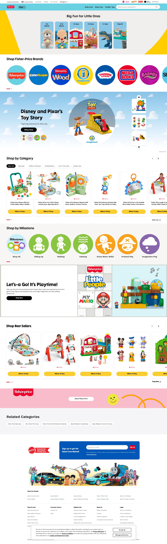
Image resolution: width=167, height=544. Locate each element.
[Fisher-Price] (17, 75)
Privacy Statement (98, 531)
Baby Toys (99, 7)
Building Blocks (49, 166)
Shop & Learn (31, 507)
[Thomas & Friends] (105, 75)
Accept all (122, 530)
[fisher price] (140, 1)
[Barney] (150, 75)
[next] (158, 158)
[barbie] (127, 1)
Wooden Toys (77, 166)
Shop (21, 7)
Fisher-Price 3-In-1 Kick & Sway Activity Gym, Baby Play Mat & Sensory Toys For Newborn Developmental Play (48, 203)
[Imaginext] (83, 75)
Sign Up (132, 447)
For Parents (53, 2)
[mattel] (123, 1)
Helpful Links (78, 507)
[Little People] (39, 75)
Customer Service (56, 507)
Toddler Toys (110, 7)
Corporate (38, 2)
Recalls (46, 2)
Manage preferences (122, 535)
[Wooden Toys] (61, 75)
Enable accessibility (13, 2)
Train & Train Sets (63, 166)
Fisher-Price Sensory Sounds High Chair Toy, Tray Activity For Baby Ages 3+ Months (105, 203)
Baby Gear (89, 7)
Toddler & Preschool (35, 166)
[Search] (156, 6)
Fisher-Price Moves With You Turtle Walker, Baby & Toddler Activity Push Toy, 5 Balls (19, 203)
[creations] (147, 1)
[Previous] (138, 97)
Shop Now (28, 130)
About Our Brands (33, 491)
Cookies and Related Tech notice (59, 535)
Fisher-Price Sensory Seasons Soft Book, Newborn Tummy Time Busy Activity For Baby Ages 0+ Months (76, 203)
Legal (121, 507)
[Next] (138, 147)
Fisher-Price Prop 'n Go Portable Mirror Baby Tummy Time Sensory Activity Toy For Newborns (134, 203)
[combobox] (138, 7)
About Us (99, 507)
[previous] (152, 158)
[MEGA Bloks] (127, 75)
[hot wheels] (134, 1)
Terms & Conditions (67, 533)
